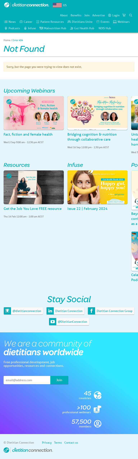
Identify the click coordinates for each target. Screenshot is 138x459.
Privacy (47, 442)
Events (105, 21)
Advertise (98, 15)
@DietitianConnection (72, 321)
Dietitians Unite (82, 21)
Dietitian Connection (68, 311)
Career (28, 21)
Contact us (71, 442)
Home (7, 40)
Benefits (76, 15)
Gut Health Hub (84, 28)
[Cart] (124, 15)
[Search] (130, 15)
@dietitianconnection (26, 311)
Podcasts (14, 28)
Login (115, 15)
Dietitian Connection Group (114, 311)
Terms (58, 442)
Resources (17, 165)
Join (86, 15)
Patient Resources (52, 21)
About (64, 15)
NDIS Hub (105, 28)
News (12, 21)
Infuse (32, 28)
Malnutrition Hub (55, 28)
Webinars (124, 21)
